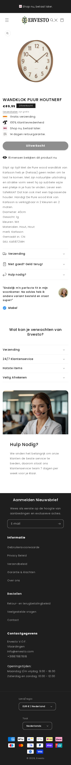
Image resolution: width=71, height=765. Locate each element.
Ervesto (40, 758)
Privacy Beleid (17, 555)
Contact (13, 620)
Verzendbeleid (17, 564)
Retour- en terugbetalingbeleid (29, 603)
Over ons (13, 580)
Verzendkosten (10, 111)
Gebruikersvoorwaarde (23, 547)
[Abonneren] (60, 523)
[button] (7, 20)
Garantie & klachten (21, 572)
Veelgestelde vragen (21, 612)
